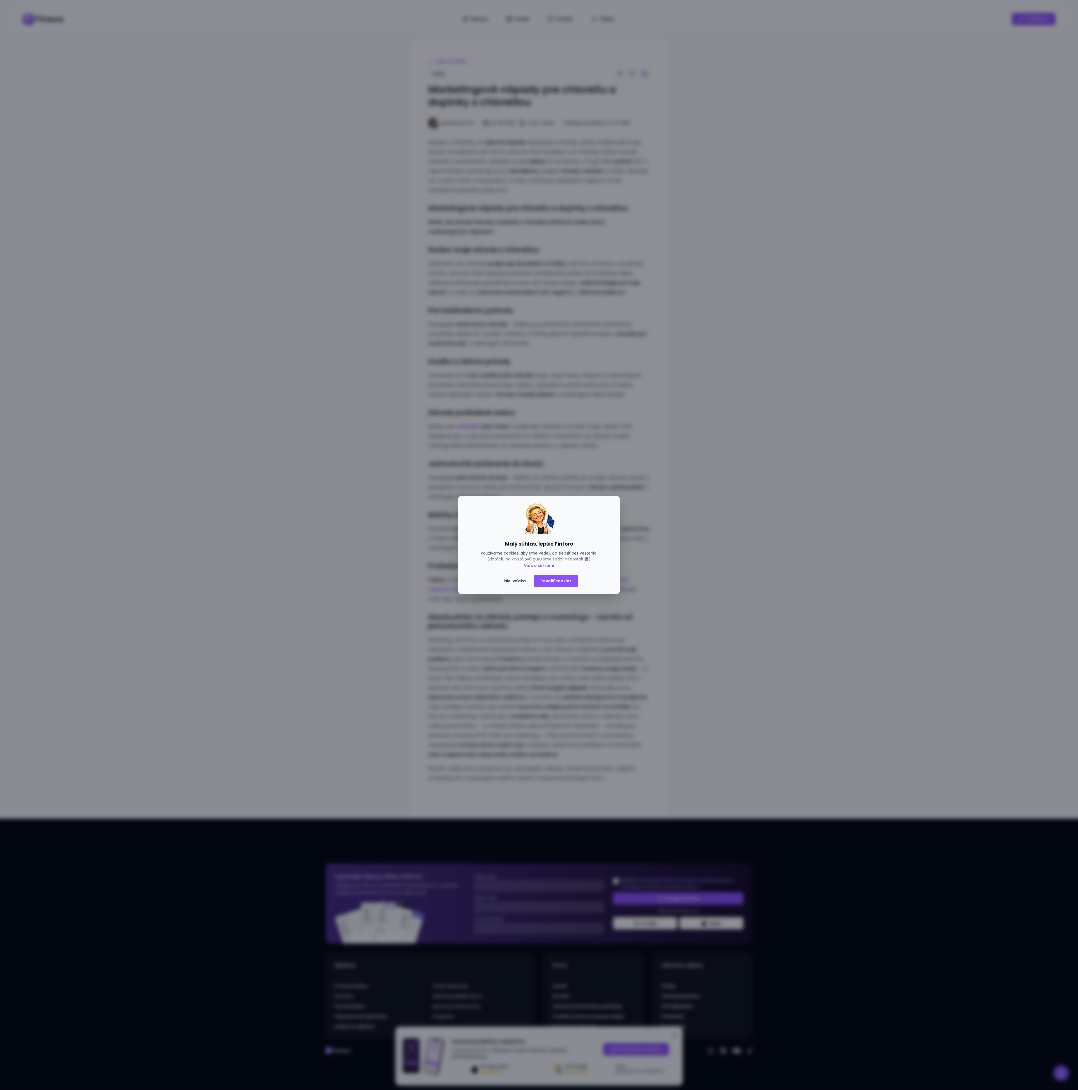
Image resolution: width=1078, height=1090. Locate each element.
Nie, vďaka (515, 581)
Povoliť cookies (556, 581)
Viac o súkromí (539, 565)
